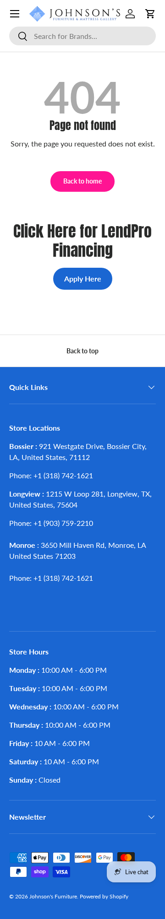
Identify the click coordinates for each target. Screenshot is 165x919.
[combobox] (82, 36)
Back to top (82, 351)
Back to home (82, 181)
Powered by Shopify (104, 896)
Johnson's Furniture (53, 896)
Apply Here (82, 278)
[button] (150, 14)
